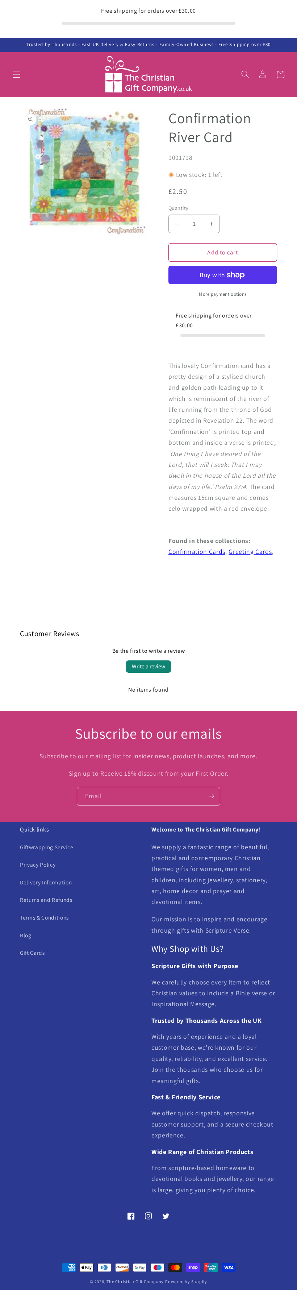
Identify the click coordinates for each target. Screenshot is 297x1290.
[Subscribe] (211, 796)
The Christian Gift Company (135, 1281)
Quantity (178, 207)
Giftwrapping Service (46, 847)
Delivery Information (46, 882)
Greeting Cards (250, 551)
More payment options (223, 294)
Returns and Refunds (46, 899)
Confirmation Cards (196, 551)
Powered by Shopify (186, 1281)
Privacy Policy (37, 864)
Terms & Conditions (44, 917)
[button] (16, 74)
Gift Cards (32, 952)
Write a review (148, 666)
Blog (26, 935)
